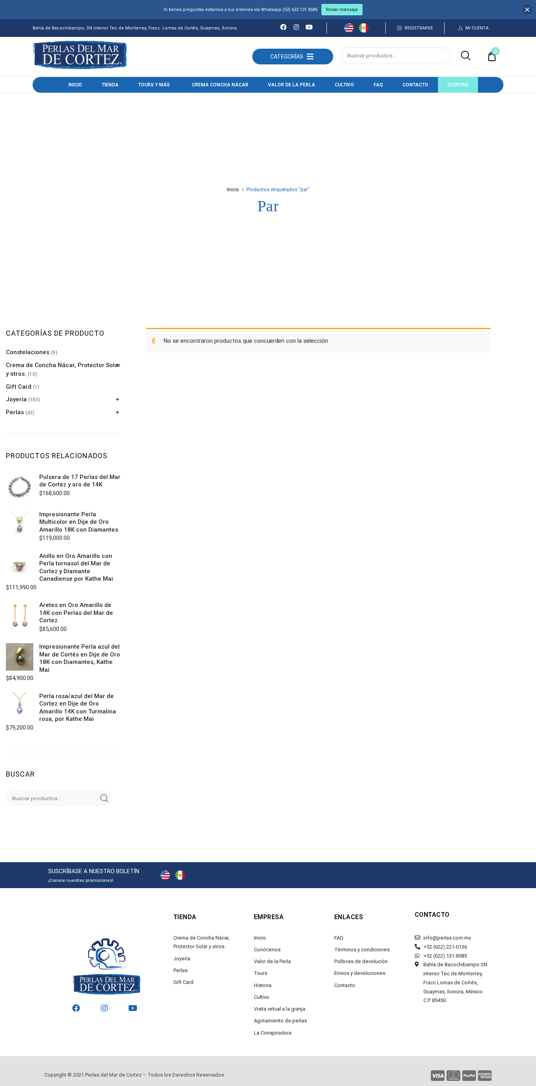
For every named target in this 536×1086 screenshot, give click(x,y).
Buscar (461, 56)
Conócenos (267, 950)
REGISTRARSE (419, 28)
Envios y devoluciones (359, 973)
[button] (286, 56)
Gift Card (18, 386)
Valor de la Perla (291, 85)
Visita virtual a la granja (279, 1009)
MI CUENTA (477, 28)
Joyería (16, 399)
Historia (263, 985)
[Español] (363, 30)
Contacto (415, 85)
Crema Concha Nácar (220, 85)
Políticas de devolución (361, 961)
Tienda (110, 85)
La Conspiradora (273, 1033)
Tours (260, 973)
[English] (349, 30)
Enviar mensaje (342, 9)
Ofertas (458, 85)
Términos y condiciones (362, 950)
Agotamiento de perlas (280, 1021)
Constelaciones (27, 352)
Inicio (75, 85)
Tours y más (154, 85)
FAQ (378, 85)
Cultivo (344, 85)
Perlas (15, 412)
